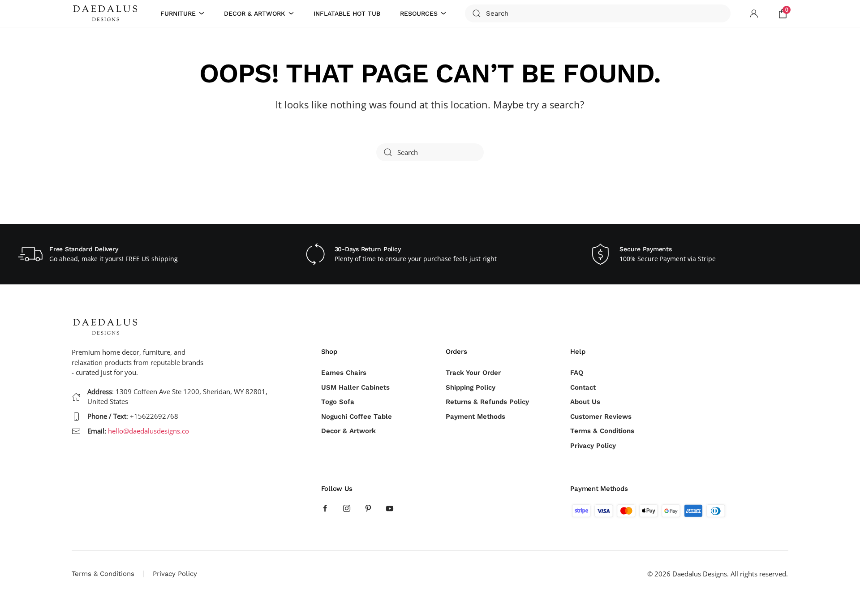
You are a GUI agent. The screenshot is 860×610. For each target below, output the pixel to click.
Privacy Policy (593, 446)
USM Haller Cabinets (355, 387)
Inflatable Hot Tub (347, 13)
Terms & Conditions (602, 431)
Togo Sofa (337, 402)
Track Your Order (473, 373)
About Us (585, 402)
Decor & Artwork (348, 431)
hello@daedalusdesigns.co (148, 430)
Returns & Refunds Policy (487, 402)
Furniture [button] (178, 13)
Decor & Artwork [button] (254, 13)
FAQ (576, 373)
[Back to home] (107, 13)
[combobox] (598, 13)
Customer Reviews (601, 416)
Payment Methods (475, 416)
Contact (583, 387)
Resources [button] (419, 13)
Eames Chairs (343, 373)
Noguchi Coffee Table (356, 416)
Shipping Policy (470, 387)
